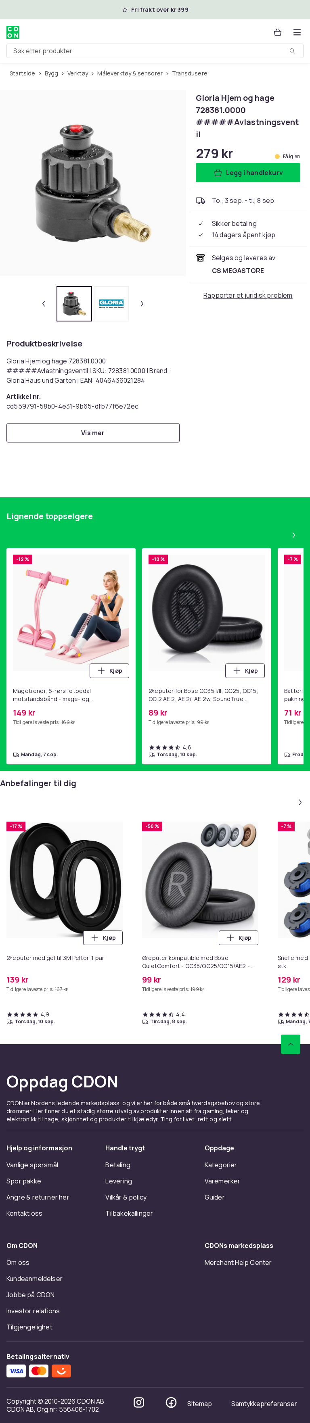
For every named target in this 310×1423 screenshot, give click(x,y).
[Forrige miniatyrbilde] (43, 303)
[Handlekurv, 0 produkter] (277, 32)
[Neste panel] (294, 535)
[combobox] (155, 51)
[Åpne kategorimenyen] (297, 32)
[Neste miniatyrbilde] (142, 303)
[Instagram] (139, 1402)
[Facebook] (171, 1402)
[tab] (74, 303)
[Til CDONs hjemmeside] (12, 32)
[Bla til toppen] (290, 1044)
